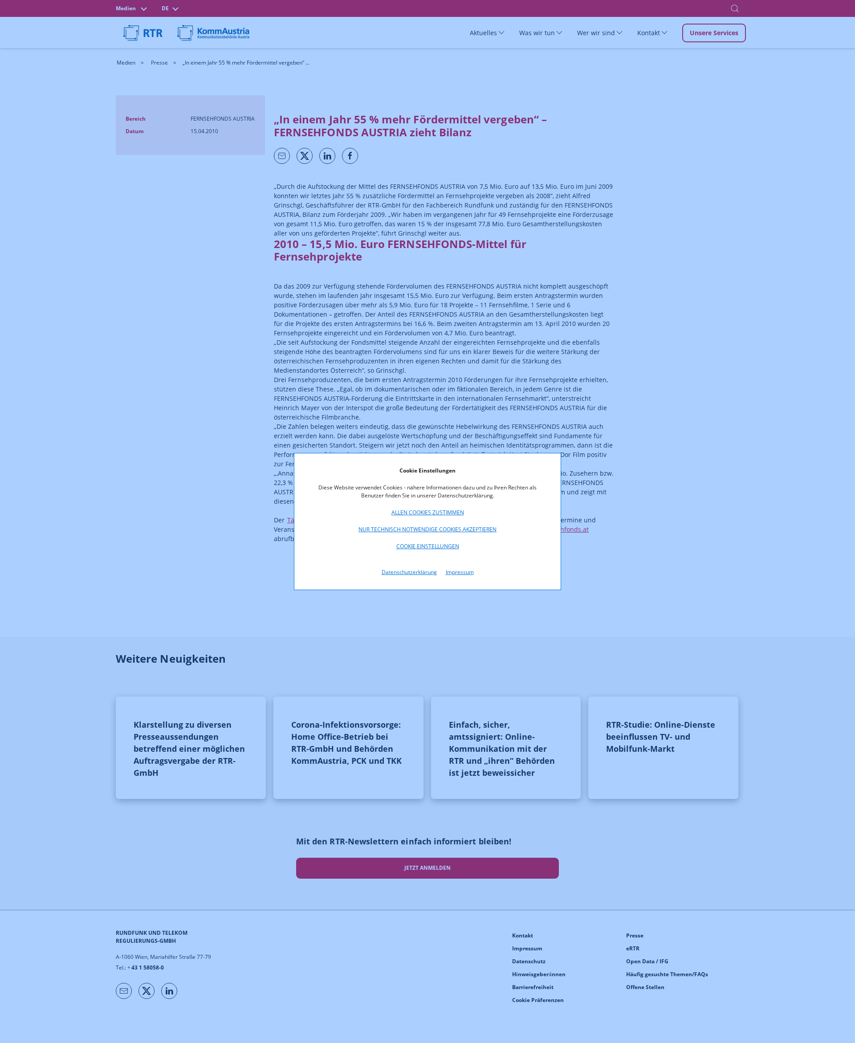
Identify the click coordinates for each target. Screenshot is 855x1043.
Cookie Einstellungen (427, 546)
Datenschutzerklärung (409, 572)
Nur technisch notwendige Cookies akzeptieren (427, 529)
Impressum (460, 572)
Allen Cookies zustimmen (427, 512)
